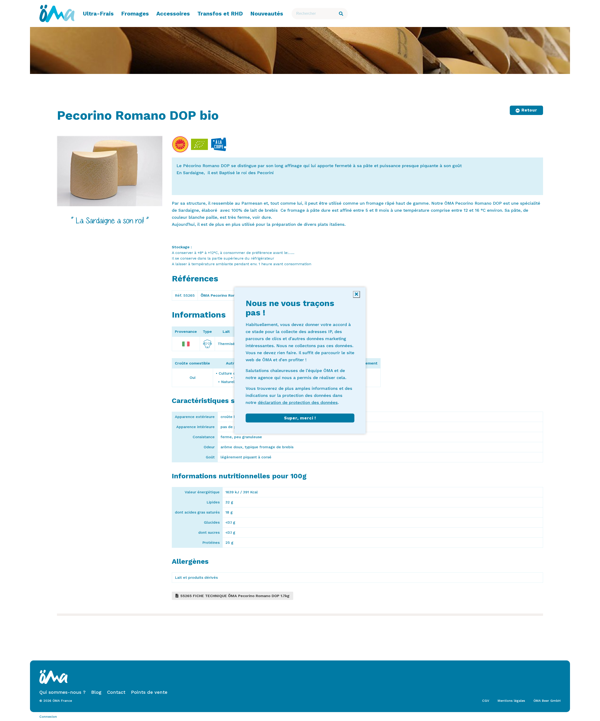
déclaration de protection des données (298, 402)
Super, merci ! (300, 417)
